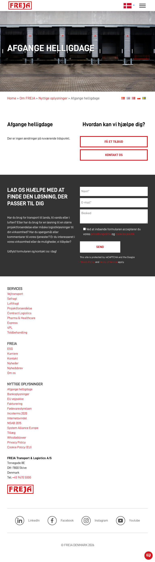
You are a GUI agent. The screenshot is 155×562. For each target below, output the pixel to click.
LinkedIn (34, 520)
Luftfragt (13, 303)
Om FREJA (27, 98)
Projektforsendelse (19, 308)
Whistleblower (16, 437)
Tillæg (11, 432)
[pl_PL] (138, 98)
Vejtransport (15, 293)
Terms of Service (108, 262)
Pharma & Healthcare (21, 318)
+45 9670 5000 (21, 477)
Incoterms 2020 (17, 413)
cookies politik (125, 234)
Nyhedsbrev (15, 368)
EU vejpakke (15, 399)
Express (12, 322)
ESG (10, 348)
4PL (9, 327)
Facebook (67, 520)
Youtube (134, 520)
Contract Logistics (19, 313)
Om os (11, 373)
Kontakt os (114, 155)
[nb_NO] (133, 98)
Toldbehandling (17, 332)
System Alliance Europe (22, 428)
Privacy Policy (87, 262)
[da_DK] (123, 98)
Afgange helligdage (19, 389)
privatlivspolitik (101, 234)
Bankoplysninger (18, 394)
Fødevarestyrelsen (19, 408)
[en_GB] (128, 98)
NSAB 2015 (14, 423)
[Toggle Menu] (142, 5)
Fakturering (14, 403)
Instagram (101, 520)
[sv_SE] (144, 98)
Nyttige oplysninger (53, 98)
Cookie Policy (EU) (19, 447)
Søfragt (12, 298)
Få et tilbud (114, 141)
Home (11, 98)
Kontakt (12, 358)
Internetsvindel (17, 418)
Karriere (12, 353)
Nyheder (12, 363)
